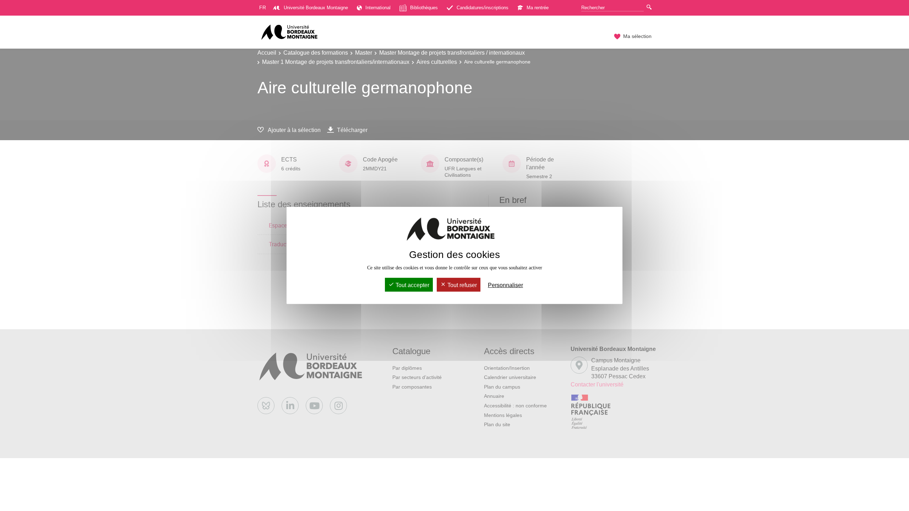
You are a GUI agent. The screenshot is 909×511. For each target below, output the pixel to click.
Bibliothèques (424, 7)
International (378, 7)
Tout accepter (411, 285)
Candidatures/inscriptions (482, 7)
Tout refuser (461, 285)
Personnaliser (505, 285)
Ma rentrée (538, 7)
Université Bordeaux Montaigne (316, 7)
